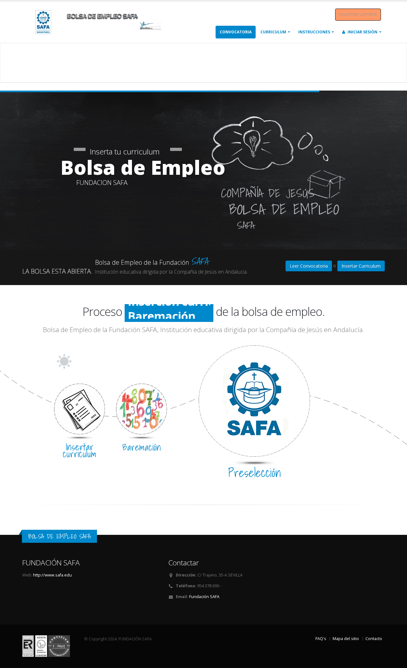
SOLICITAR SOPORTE (358, 14)
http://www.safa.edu (52, 575)
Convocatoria (236, 32)
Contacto (373, 638)
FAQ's (320, 638)
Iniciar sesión (362, 32)
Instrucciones (314, 32)
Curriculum (273, 32)
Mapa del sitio (346, 638)
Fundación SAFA (204, 596)
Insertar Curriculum (361, 266)
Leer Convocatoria (309, 266)
